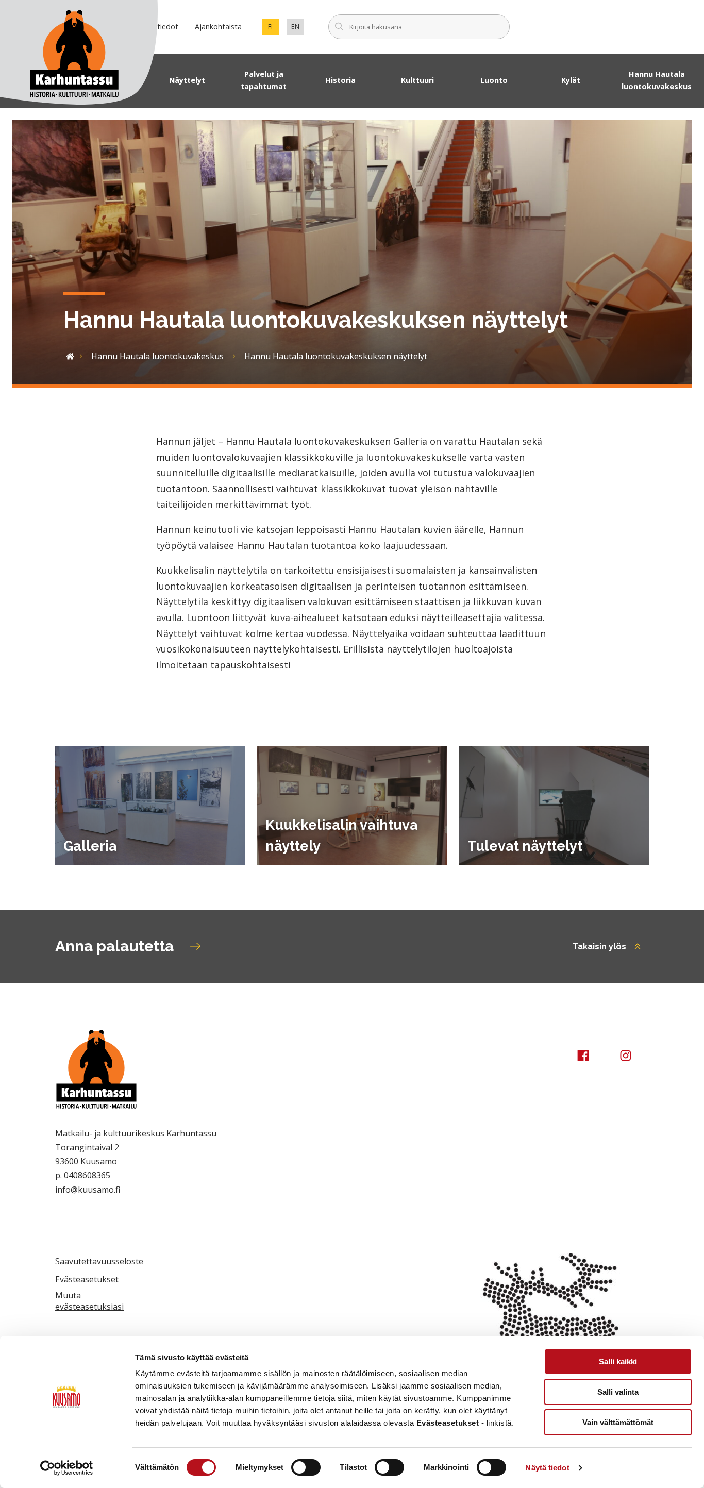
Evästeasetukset (87, 1279)
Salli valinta (618, 1391)
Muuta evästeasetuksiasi (89, 1301)
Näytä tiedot (547, 1467)
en (297, 28)
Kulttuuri (417, 80)
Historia (340, 80)
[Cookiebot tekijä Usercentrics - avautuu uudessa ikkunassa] (67, 1468)
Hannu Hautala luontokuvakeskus (657, 80)
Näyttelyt (187, 80)
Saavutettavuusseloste (99, 1261)
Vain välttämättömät (617, 1422)
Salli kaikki (618, 1361)
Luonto (494, 80)
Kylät (570, 80)
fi (273, 28)
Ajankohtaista (218, 26)
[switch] (306, 1467)
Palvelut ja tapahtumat (264, 80)
